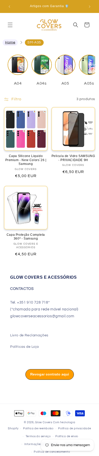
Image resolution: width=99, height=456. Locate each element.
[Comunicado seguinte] (89, 6)
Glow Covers (43, 422)
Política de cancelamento (52, 451)
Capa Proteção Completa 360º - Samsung (26, 237)
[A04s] (41, 67)
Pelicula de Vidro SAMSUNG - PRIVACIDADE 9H (73, 158)
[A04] (18, 67)
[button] (10, 24)
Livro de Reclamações (29, 335)
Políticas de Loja (24, 347)
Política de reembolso (38, 428)
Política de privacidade (74, 428)
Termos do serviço (38, 436)
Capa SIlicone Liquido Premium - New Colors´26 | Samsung (25, 160)
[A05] (65, 67)
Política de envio (66, 436)
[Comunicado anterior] (9, 6)
